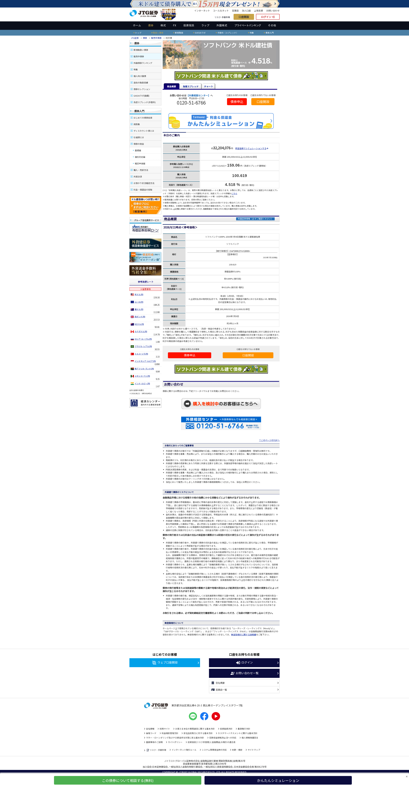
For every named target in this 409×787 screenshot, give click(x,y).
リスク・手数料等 (158, 749)
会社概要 (220, 682)
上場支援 (258, 10)
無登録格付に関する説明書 (243, 634)
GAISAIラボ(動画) (141, 95)
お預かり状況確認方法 (144, 183)
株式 (163, 25)
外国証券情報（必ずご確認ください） (255, 218)
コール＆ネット (221, 10)
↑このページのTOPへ (269, 440)
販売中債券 (156, 37)
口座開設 (244, 17)
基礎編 (138, 150)
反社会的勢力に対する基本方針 (198, 733)
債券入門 (139, 111)
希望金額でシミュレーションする (250, 148)
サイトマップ (254, 749)
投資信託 (188, 25)
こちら (234, 193)
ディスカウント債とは (144, 130)
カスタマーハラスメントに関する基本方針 (237, 733)
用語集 (137, 124)
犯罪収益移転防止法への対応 (222, 737)
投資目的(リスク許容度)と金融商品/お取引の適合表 (211, 742)
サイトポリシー (175, 742)
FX (174, 25)
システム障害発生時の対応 (214, 749)
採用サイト (165, 728)
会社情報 (150, 728)
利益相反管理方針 (170, 733)
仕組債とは (139, 137)
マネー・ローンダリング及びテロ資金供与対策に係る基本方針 (175, 737)
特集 (136, 69)
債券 (151, 25)
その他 (272, 25)
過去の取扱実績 (141, 82)
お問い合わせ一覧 (247, 673)
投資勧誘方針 (226, 728)
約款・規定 (237, 749)
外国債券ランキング (143, 62)
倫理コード (151, 733)
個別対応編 (140, 156)
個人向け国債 (140, 76)
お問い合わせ (273, 10)
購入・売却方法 (141, 170)
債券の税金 (139, 143)
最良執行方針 (244, 728)
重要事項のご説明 (154, 742)
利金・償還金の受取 (143, 189)
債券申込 (237, 101)
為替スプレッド (191, 86)
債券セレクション (142, 89)
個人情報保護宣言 (250, 737)
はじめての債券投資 (143, 117)
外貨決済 (138, 176)
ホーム (137, 25)
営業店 (235, 10)
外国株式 (221, 25)
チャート (208, 86)
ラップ (205, 25)
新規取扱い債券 (141, 49)
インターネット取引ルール (184, 749)
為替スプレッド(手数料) (145, 102)
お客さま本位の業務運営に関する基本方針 (195, 728)
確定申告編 (140, 163)
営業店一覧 (221, 689)
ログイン (266, 17)
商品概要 (171, 86)
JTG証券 (135, 37)
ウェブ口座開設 (168, 662)
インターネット (202, 10)
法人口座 (246, 10)
